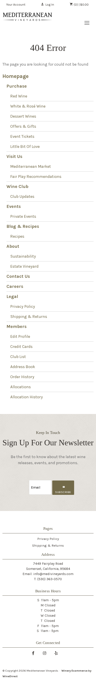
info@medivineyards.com (53, 574)
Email (25, 482)
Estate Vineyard (24, 266)
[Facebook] (35, 653)
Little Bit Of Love (25, 146)
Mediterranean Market (30, 166)
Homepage (15, 76)
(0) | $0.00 (81, 4)
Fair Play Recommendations (35, 176)
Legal (12, 296)
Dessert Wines (23, 116)
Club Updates (22, 196)
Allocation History (26, 396)
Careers (14, 286)
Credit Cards (21, 346)
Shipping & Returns (28, 316)
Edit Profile (20, 336)
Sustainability (23, 256)
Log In (49, 4)
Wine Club (17, 186)
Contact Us (18, 276)
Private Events (23, 216)
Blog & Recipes (22, 226)
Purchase (16, 86)
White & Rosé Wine (28, 106)
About (12, 246)
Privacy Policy (22, 306)
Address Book (22, 366)
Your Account (15, 4)
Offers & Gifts (23, 126)
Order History (22, 376)
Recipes (17, 236)
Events (13, 206)
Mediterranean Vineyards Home (27, 21)
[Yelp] (58, 653)
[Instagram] (46, 653)
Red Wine (18, 96)
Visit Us (14, 156)
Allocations (20, 386)
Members (16, 326)
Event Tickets (22, 136)
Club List (18, 356)
